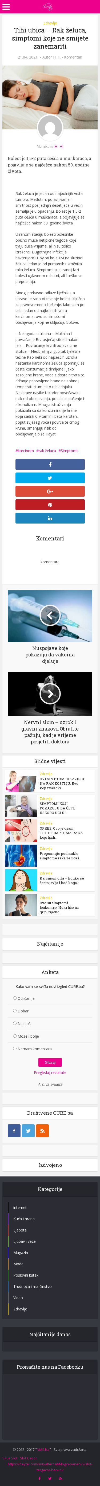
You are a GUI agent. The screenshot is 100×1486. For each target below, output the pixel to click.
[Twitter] (28, 1130)
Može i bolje (28, 1036)
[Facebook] (14, 1130)
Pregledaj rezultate (50, 1072)
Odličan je (26, 998)
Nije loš (24, 1023)
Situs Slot (9, 1458)
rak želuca (47, 450)
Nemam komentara (35, 1048)
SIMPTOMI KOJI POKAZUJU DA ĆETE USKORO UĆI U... (57, 808)
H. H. (57, 57)
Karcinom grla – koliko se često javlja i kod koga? (62, 880)
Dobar (23, 1010)
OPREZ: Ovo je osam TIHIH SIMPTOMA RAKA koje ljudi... (61, 833)
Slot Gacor (28, 1458)
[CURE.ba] (47, 6)
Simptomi (69, 450)
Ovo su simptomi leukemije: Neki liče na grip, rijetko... (59, 907)
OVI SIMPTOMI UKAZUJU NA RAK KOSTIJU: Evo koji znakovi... (62, 783)
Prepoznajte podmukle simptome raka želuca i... (60, 855)
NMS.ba (43, 1449)
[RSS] (42, 1130)
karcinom (26, 450)
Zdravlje (50, 23)
